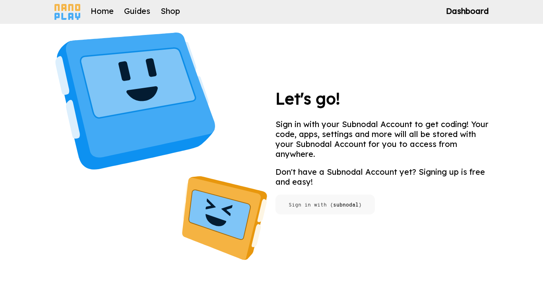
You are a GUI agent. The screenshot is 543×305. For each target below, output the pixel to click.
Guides (137, 11)
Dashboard (467, 11)
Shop (170, 11)
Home (102, 11)
